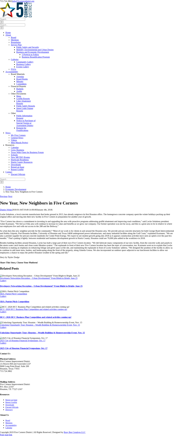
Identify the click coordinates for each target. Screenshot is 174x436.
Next (10, 196)
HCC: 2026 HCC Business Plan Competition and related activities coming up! (33, 309)
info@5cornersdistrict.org (23, 1)
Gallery (3, 280)
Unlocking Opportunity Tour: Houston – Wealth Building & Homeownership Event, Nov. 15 (40, 325)
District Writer (6, 210)
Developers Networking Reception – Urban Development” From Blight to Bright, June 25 (38, 278)
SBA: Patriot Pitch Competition (13, 294)
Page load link (6, 435)
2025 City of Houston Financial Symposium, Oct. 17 (22, 340)
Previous (3, 196)
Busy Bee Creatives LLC (75, 432)
